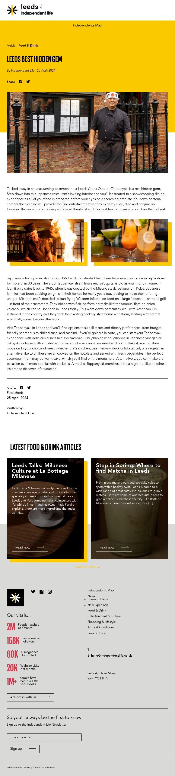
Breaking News (98, 599)
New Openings (98, 605)
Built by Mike (48, 768)
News (91, 596)
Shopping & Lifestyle (102, 622)
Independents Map (87, 25)
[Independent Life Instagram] (49, 593)
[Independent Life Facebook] (41, 593)
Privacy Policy (97, 633)
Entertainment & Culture (104, 616)
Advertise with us (23, 697)
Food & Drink (28, 45)
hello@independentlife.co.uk (111, 655)
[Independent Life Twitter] (33, 593)
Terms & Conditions (101, 627)
